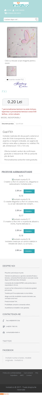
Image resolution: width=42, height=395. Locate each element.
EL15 (21, 176)
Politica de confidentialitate (12, 373)
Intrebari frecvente (14, 13)
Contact (29, 375)
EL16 (21, 196)
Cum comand (19, 10)
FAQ (36, 373)
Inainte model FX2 (16, 79)
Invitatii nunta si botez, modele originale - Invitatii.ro (18, 359)
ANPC (22, 375)
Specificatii (19, 124)
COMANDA (28, 191)
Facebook (15, 379)
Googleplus (25, 379)
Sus (38, 391)
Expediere (13, 375)
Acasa (9, 10)
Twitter (7, 340)
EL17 (21, 215)
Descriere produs (8, 124)
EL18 (21, 235)
